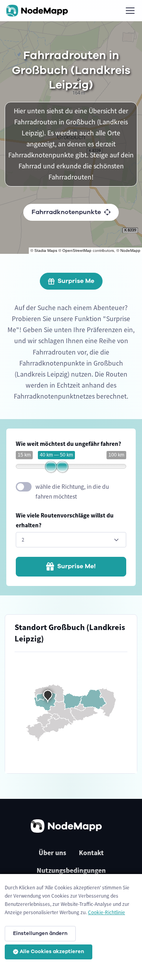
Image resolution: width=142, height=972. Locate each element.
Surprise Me (76, 281)
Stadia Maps (45, 250)
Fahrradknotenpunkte (66, 212)
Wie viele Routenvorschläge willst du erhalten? (65, 520)
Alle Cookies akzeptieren (52, 951)
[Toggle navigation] (130, 11)
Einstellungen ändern (40, 933)
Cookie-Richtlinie (106, 912)
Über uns (52, 852)
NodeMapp (130, 250)
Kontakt (91, 852)
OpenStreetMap (77, 250)
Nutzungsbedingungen (71, 870)
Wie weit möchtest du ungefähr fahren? (68, 443)
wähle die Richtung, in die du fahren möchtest (72, 491)
